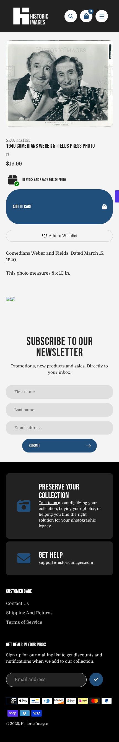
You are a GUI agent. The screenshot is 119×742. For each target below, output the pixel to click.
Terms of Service (24, 622)
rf (7, 154)
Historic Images (34, 724)
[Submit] (96, 679)
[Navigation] (101, 16)
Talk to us (48, 503)
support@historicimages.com (66, 562)
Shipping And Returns (29, 613)
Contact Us (17, 603)
